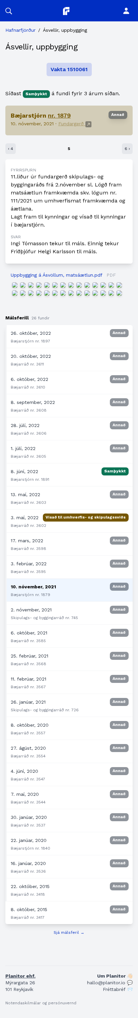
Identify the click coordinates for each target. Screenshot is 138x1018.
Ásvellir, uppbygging (41, 46)
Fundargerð (71, 123)
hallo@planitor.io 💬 (110, 982)
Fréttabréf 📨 (118, 989)
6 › (127, 148)
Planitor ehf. (20, 976)
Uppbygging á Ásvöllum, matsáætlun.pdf (56, 275)
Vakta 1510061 (69, 69)
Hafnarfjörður (20, 30)
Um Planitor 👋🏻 (115, 976)
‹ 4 (10, 148)
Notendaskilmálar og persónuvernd (40, 1003)
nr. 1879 (59, 115)
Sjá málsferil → (69, 932)
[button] (8, 11)
